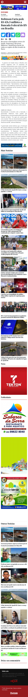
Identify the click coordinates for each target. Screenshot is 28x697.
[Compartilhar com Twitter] (3, 35)
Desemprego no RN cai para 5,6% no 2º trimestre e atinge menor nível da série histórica (12, 337)
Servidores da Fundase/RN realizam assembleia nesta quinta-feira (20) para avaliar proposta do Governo (12, 252)
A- (6, 39)
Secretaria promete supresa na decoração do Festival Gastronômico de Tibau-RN (14, 171)
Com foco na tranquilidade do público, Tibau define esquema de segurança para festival (13, 295)
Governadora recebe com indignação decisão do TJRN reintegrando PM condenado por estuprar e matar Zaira (12, 231)
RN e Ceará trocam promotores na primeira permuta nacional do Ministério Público (13, 316)
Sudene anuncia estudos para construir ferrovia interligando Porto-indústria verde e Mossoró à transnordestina (14, 274)
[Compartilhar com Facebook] (8, 35)
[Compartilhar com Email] (23, 35)
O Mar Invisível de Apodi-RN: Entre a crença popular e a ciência (13, 190)
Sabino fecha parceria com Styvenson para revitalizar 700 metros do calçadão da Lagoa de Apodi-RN (14, 358)
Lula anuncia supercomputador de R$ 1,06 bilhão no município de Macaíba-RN (13, 210)
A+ (2, 39)
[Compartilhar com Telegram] (13, 35)
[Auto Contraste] (10, 39)
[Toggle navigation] (25, 2)
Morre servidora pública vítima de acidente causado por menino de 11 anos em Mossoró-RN (14, 648)
